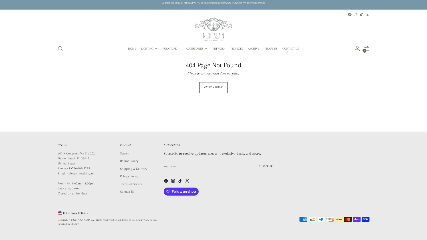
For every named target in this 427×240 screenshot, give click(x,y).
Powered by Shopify (68, 223)
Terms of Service (131, 184)
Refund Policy (129, 161)
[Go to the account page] (357, 48)
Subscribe (266, 166)
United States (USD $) (74, 213)
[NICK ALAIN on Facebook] (350, 14)
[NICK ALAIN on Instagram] (356, 14)
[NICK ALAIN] (213, 29)
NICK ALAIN (84, 219)
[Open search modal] (60, 48)
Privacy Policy (129, 176)
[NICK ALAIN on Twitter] (367, 14)
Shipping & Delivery (133, 168)
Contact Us (127, 191)
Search (124, 153)
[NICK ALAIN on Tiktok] (361, 14)
